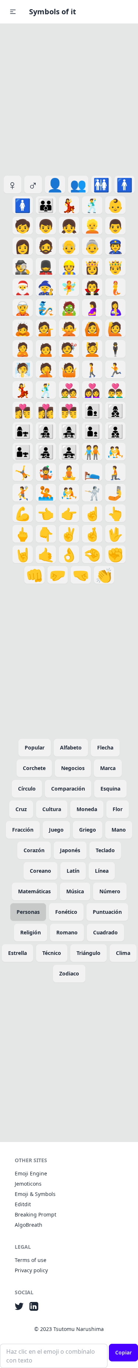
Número (109, 891)
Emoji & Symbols (35, 1193)
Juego (56, 829)
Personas (28, 911)
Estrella (17, 952)
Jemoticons (28, 1183)
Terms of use (30, 1259)
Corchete (34, 768)
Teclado (105, 850)
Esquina (110, 788)
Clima (123, 952)
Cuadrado (105, 932)
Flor (118, 809)
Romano (67, 932)
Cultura (51, 809)
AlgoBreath (28, 1224)
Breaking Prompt (35, 1214)
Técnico (51, 952)
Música (75, 891)
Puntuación (107, 911)
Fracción (22, 829)
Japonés (70, 850)
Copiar (123, 1352)
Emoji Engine (31, 1173)
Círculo (27, 788)
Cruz (21, 809)
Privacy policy (31, 1270)
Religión (30, 932)
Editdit (23, 1204)
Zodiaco (69, 973)
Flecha (105, 747)
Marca (108, 768)
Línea (102, 870)
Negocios (73, 768)
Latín (73, 870)
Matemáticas (34, 891)
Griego (87, 829)
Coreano (40, 870)
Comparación (68, 788)
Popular (35, 747)
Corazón (34, 850)
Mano (119, 829)
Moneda (87, 809)
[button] (13, 12)
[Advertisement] (69, 98)
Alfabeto (71, 747)
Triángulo (88, 952)
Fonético (66, 911)
